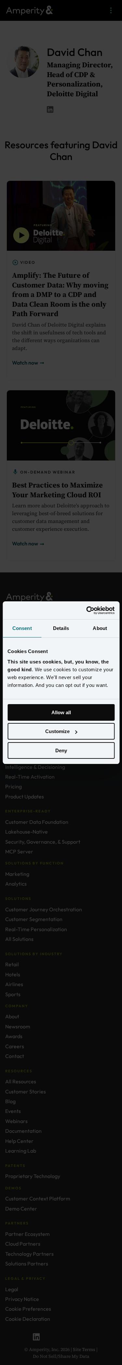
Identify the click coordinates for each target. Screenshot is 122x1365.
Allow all (61, 712)
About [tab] (100, 628)
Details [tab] (61, 628)
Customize (57, 731)
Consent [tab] (22, 628)
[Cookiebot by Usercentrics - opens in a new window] (87, 610)
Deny (61, 750)
